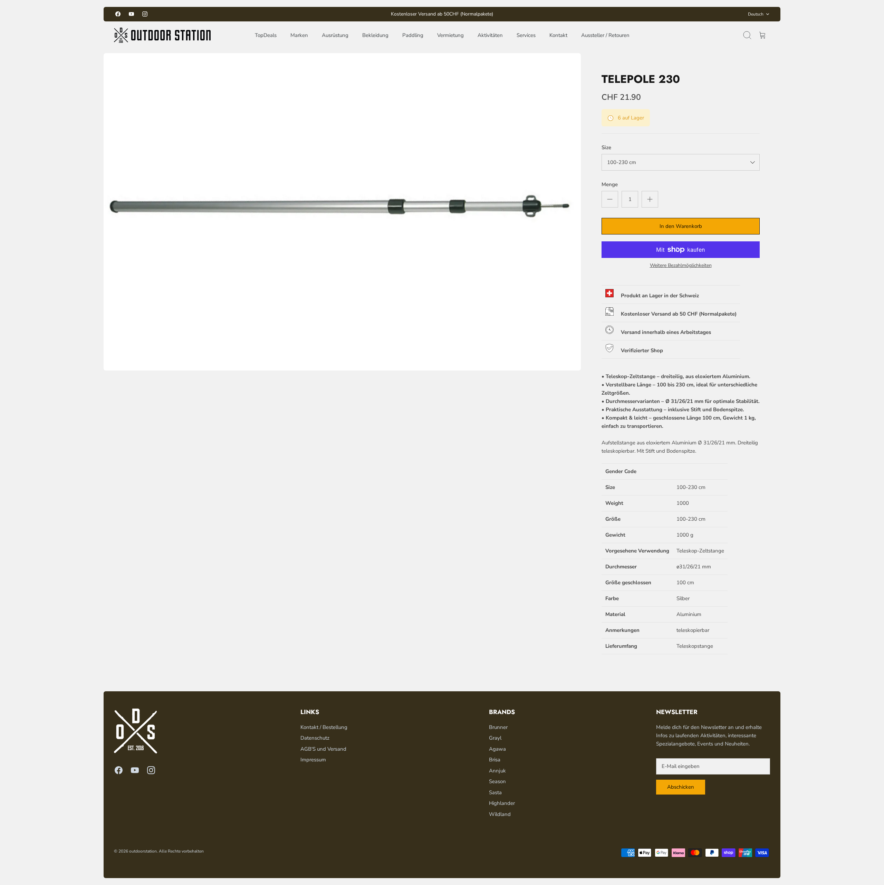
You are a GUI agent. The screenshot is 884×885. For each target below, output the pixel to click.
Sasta (495, 792)
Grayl (495, 737)
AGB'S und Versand (323, 748)
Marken (299, 35)
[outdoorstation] (162, 35)
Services (526, 35)
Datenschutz (314, 737)
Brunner (498, 727)
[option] (342, 212)
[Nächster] (540, 14)
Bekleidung (375, 35)
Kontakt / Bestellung (323, 727)
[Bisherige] (344, 14)
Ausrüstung (335, 35)
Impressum (313, 759)
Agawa (497, 748)
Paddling (412, 35)
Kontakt (558, 35)
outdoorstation (143, 851)
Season (497, 781)
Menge (610, 184)
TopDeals (266, 35)
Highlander (502, 803)
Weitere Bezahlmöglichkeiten (681, 266)
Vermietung (450, 35)
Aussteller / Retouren (605, 35)
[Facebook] (118, 14)
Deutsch (755, 14)
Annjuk (497, 770)
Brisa (494, 759)
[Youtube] (131, 14)
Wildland (500, 814)
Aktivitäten (490, 35)
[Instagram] (145, 14)
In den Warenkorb (681, 226)
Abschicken (680, 786)
